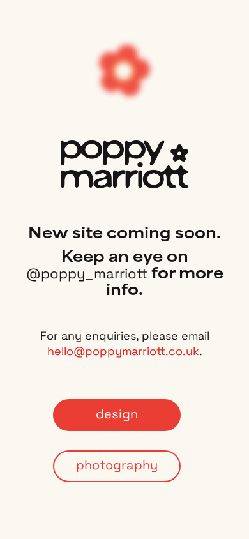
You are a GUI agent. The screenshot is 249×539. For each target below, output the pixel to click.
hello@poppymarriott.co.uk (123, 352)
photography (117, 466)
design (117, 415)
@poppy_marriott (86, 275)
